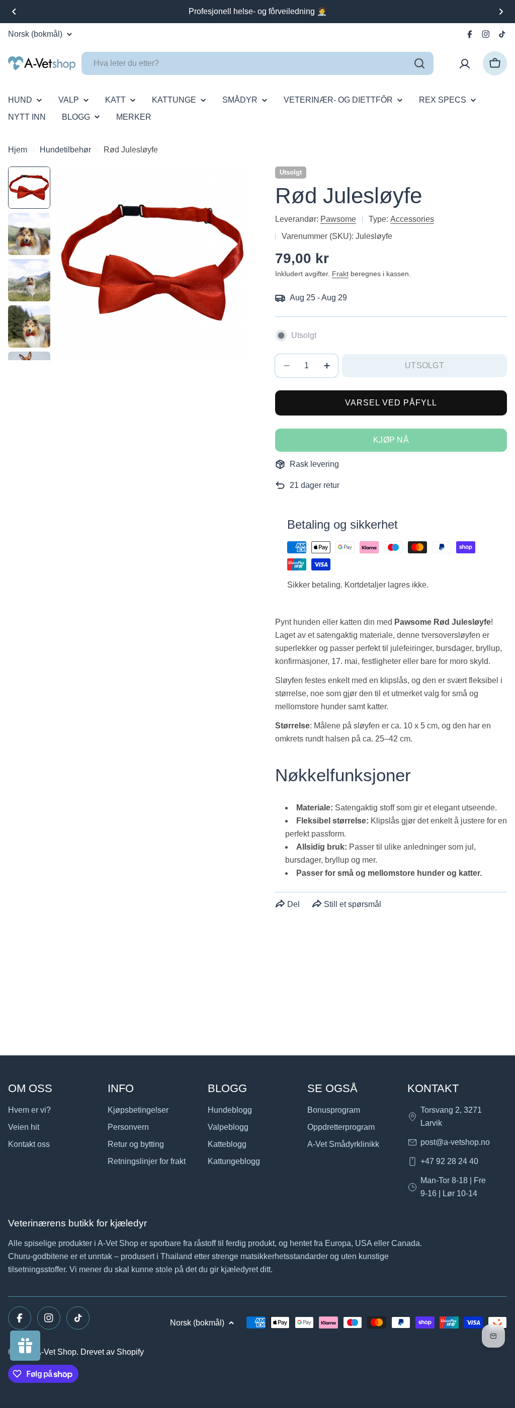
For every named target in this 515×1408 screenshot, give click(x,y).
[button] (14, 12)
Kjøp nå (391, 440)
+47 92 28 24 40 (449, 1161)
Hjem (17, 149)
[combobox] (257, 63)
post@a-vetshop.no (455, 1142)
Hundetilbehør (65, 149)
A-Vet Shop (56, 1352)
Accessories (412, 219)
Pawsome (338, 219)
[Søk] (419, 63)
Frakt (340, 274)
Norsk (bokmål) (35, 34)
